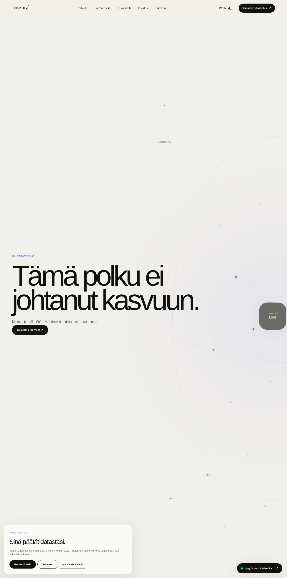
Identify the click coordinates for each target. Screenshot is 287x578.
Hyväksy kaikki (22, 564)
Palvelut (83, 8)
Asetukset (47, 564)
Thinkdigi (161, 8)
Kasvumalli (124, 8)
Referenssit (102, 8)
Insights (143, 8)
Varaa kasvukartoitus (256, 8)
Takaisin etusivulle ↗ (30, 329)
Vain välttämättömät (72, 564)
